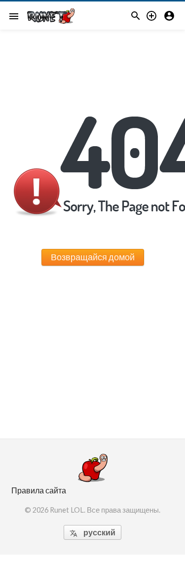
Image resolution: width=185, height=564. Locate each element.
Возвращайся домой (93, 256)
